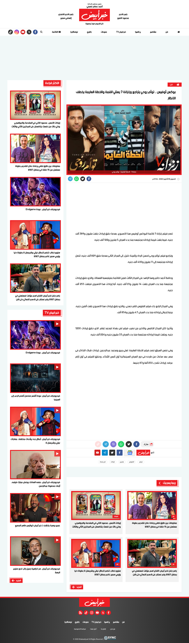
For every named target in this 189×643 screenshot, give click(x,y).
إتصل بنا (103, 629)
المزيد (79, 587)
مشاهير (153, 32)
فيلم (141, 462)
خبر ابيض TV (121, 32)
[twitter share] (82, 178)
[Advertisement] (94, 58)
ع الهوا (138, 32)
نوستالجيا (74, 32)
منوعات (104, 32)
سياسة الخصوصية (80, 629)
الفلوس (131, 462)
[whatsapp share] (76, 178)
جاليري (89, 32)
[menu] (41, 32)
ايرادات (113, 462)
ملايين (122, 462)
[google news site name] (129, 453)
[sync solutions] (110, 639)
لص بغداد (103, 462)
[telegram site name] (105, 453)
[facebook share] (89, 178)
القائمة (55, 32)
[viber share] (70, 178)
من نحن (112, 629)
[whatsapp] (98, 444)
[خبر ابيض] (94, 15)
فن (167, 32)
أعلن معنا (93, 629)
